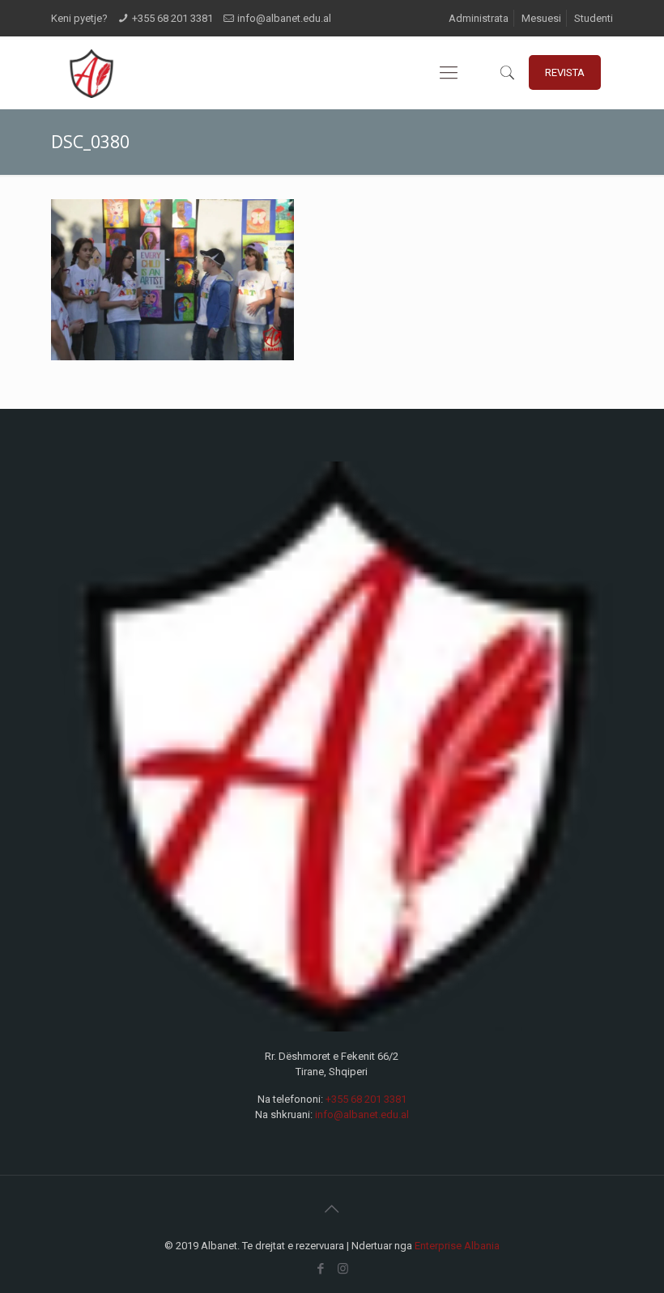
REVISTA (565, 72)
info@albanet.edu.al (284, 18)
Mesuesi (541, 18)
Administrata (479, 18)
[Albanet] (91, 72)
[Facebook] (321, 1268)
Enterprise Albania (457, 1246)
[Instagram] (342, 1268)
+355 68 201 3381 (172, 18)
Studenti (593, 18)
